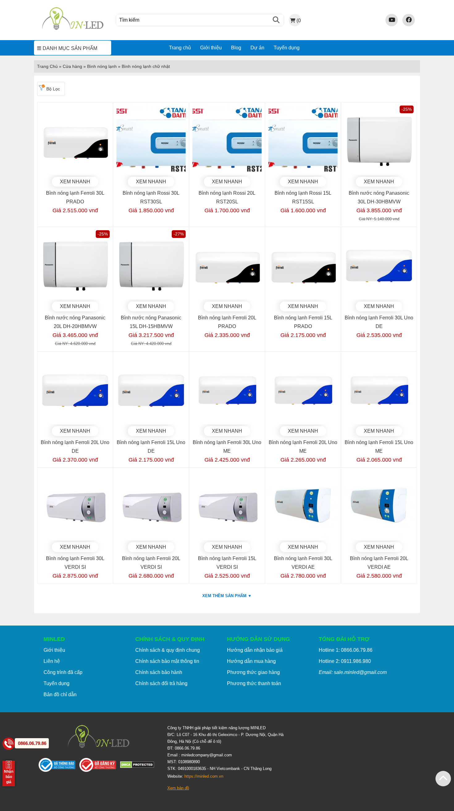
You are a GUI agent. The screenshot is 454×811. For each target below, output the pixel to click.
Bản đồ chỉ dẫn (60, 694)
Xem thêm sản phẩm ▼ (227, 595)
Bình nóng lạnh (102, 66)
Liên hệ (52, 661)
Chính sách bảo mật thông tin (167, 661)
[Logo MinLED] (72, 28)
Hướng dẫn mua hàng (251, 661)
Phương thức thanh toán (254, 683)
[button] (443, 778)
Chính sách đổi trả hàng (161, 683)
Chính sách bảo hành (158, 672)
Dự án (257, 47)
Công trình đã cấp (63, 672)
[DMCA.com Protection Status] (139, 766)
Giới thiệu (211, 47)
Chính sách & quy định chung (167, 650)
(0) (298, 20)
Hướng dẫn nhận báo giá (255, 650)
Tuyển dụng (287, 47)
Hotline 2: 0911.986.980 (345, 661)
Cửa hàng (72, 66)
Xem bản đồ (178, 788)
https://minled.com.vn (203, 776)
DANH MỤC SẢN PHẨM (70, 48)
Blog (236, 47)
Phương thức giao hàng (253, 672)
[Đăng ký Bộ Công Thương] (99, 766)
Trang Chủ (47, 66)
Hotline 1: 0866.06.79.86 (345, 650)
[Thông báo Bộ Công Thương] (59, 766)
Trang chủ (180, 47)
